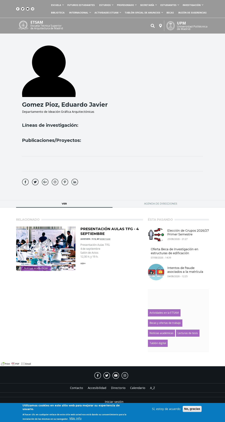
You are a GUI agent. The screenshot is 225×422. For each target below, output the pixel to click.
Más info (75, 419)
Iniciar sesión (114, 402)
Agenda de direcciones (160, 203)
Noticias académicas (36, 268)
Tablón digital (158, 343)
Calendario (137, 388)
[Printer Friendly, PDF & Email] (16, 363)
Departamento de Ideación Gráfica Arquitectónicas (58, 112)
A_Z (152, 388)
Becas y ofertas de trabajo (165, 323)
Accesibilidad (97, 388)
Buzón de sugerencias (192, 12)
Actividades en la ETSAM (164, 312)
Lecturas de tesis (188, 333)
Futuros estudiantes (81, 5)
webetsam (105, 239)
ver (82, 263)
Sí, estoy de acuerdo (166, 409)
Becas (170, 12)
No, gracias (192, 408)
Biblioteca (58, 12)
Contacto (76, 388)
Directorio (118, 388)
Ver (75, 203)
